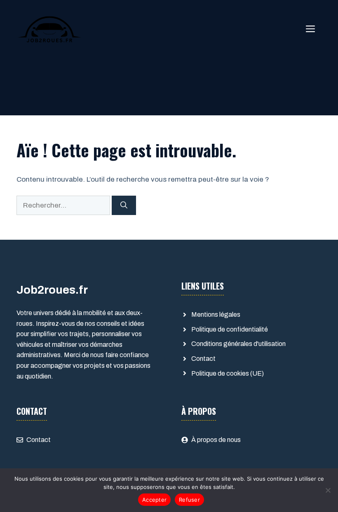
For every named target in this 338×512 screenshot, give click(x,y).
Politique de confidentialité (229, 329)
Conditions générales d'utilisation (238, 343)
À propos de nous (216, 439)
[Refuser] (328, 490)
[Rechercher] (124, 205)
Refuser (189, 499)
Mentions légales (215, 314)
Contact (203, 358)
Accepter (154, 499)
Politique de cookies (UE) (227, 373)
